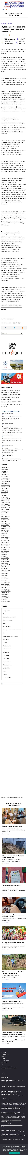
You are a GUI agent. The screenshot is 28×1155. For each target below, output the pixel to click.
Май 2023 (4, 535)
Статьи (5, 674)
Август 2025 (5, 488)
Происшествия (7, 665)
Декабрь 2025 (5, 481)
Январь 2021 (5, 584)
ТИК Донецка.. (7, 677)
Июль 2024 (4, 511)
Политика (6, 658)
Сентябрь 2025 (5, 486)
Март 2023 (4, 539)
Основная (6, 655)
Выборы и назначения (9, 617)
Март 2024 (4, 518)
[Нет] (26, 1149)
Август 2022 (5, 551)
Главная (3, 1052)
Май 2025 (4, 493)
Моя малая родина (6, 1066)
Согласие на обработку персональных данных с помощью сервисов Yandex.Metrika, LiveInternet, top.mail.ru (12, 1125)
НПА (2, 1064)
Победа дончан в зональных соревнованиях (11, 886)
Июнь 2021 (4, 575)
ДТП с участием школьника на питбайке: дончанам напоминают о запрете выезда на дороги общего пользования (13, 1035)
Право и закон (7, 661)
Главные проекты (8, 620)
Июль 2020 (4, 594)
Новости (5, 642)
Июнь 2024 (4, 513)
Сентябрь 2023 (5, 528)
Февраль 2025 (5, 499)
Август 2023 (5, 530)
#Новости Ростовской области (11, 411)
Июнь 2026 (4, 471)
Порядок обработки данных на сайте (16, 1117)
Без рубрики (6, 610)
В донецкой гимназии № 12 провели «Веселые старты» (11, 307)
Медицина (6, 639)
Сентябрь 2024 (5, 507)
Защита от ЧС (7, 626)
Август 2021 (4, 572)
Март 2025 (4, 497)
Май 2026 (4, 473)
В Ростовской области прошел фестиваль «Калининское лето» (12, 418)
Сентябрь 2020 (5, 591)
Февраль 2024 (5, 519)
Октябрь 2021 (5, 568)
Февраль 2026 (5, 478)
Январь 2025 (5, 500)
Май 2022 (4, 556)
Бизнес (5, 614)
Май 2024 (4, 514)
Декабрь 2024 (5, 502)
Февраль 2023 (5, 540)
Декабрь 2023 (5, 523)
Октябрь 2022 (5, 547)
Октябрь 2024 (5, 506)
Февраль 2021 (5, 582)
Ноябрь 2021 (5, 566)
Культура (5, 633)
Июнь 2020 (4, 596)
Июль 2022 (4, 552)
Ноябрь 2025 (5, 483)
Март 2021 (4, 580)
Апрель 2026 (5, 474)
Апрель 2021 (5, 578)
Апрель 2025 (5, 495)
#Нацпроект (4, 1054)
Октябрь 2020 (5, 589)
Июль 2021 (4, 573)
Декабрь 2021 (5, 565)
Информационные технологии (12, 629)
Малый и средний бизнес (10, 636)
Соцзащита (6, 668)
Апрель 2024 (5, 516)
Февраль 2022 (5, 561)
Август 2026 (5, 467)
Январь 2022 (5, 563)
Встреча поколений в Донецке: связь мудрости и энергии (12, 827)
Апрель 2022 (5, 558)
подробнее (8, 1147)
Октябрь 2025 (5, 485)
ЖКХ (4, 623)
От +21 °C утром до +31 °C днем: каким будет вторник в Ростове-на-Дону (12, 450)
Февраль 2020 (5, 601)
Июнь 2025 (4, 492)
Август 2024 (5, 509)
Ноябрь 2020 (5, 587)
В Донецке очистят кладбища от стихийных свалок (13, 856)
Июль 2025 (4, 490)
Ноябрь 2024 (5, 504)
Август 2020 (5, 592)
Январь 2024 (5, 521)
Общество (6, 652)
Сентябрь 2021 (5, 570)
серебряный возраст (8, 319)
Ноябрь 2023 (5, 525)
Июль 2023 (4, 532)
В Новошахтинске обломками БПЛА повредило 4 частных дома (12, 440)
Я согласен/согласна (14, 1152)
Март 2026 (4, 476)
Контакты (4, 1062)
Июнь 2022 (4, 554)
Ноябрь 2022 (5, 545)
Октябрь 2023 (5, 526)
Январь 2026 (5, 480)
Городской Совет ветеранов (9, 1068)
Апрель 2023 (5, 537)
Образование (7, 645)
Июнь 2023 (4, 533)
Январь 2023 (5, 542)
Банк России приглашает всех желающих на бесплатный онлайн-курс (13, 1003)
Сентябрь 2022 (5, 549)
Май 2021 (4, 577)
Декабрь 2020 (5, 585)
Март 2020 (4, 599)
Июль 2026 (4, 469)
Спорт (4, 671)
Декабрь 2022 (5, 544)
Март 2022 (4, 559)
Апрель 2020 (5, 598)
